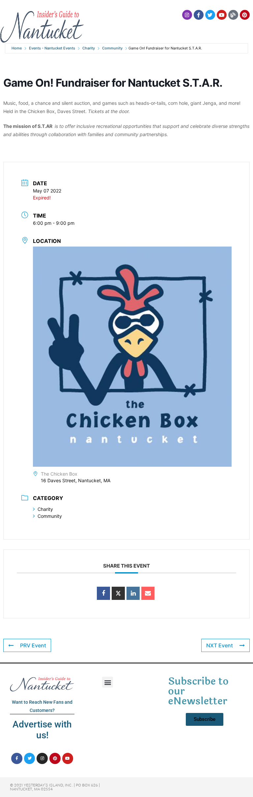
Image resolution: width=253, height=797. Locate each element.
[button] (107, 682)
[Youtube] (222, 15)
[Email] (148, 593)
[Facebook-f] (199, 15)
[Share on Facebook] (103, 593)
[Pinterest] (245, 15)
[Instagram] (187, 15)
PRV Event (33, 645)
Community (112, 48)
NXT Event (219, 645)
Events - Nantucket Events (52, 48)
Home (17, 48)
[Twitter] (210, 15)
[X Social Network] (118, 593)
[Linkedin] (133, 593)
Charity (88, 48)
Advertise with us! (42, 730)
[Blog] (233, 15)
